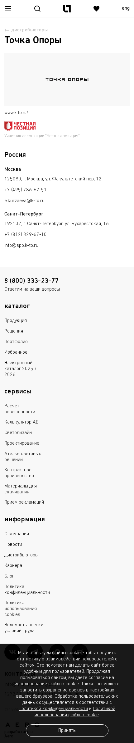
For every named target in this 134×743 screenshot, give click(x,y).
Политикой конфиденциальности (53, 708)
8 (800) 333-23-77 (31, 281)
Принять (67, 730)
